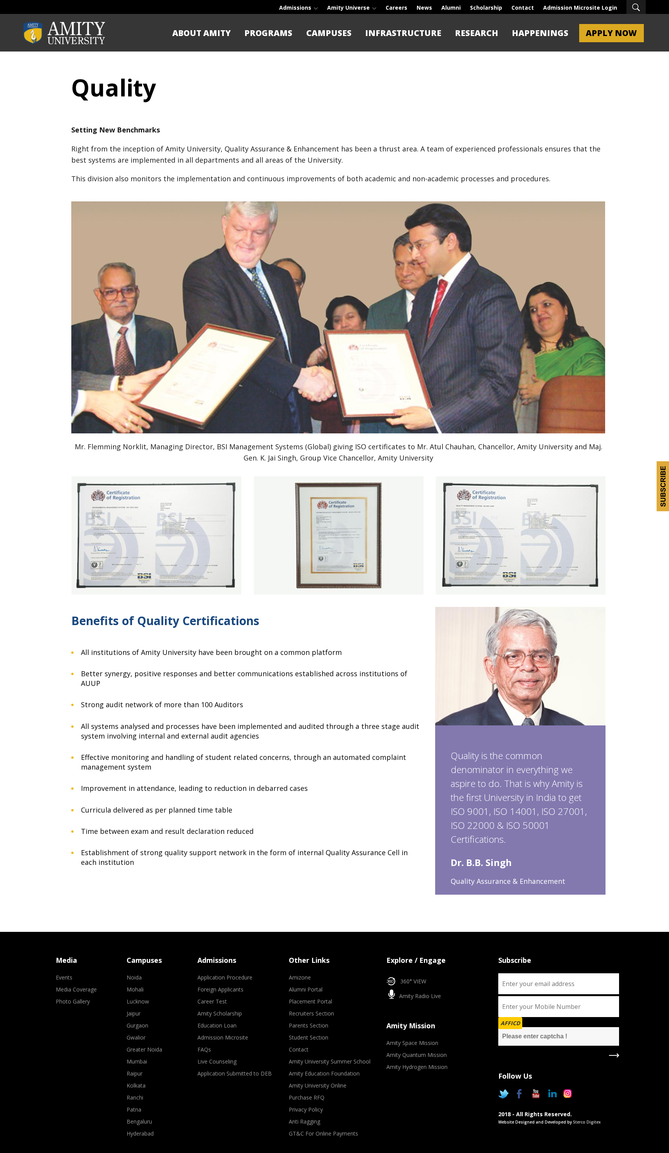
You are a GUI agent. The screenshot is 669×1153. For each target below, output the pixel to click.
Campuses (329, 32)
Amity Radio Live (419, 996)
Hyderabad (140, 1133)
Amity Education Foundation (324, 1073)
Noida (134, 977)
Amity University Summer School (330, 1061)
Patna (134, 1109)
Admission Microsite (222, 1037)
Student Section (308, 1037)
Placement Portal (310, 1001)
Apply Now (611, 32)
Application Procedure (224, 977)
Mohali (135, 989)
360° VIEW (413, 981)
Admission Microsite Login (580, 7)
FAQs (204, 1049)
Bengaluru (139, 1121)
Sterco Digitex (587, 1122)
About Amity (201, 32)
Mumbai (137, 1061)
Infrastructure (403, 32)
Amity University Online (318, 1085)
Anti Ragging (304, 1121)
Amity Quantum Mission (416, 1054)
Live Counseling (217, 1061)
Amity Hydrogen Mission (417, 1067)
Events (64, 977)
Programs (268, 32)
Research (476, 32)
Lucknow (138, 1001)
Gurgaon (137, 1025)
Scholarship (486, 7)
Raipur (134, 1073)
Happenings (540, 32)
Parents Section (308, 1025)
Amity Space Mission (412, 1042)
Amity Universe (349, 7)
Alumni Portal (305, 989)
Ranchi (135, 1097)
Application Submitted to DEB (234, 1073)
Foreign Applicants (220, 989)
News (424, 7)
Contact (522, 7)
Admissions (296, 7)
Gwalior (136, 1037)
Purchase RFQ (306, 1097)
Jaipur (134, 1013)
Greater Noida (144, 1049)
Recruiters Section (311, 1013)
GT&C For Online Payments (323, 1133)
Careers (396, 7)
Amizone (300, 977)
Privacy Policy (306, 1109)
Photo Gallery (73, 1001)
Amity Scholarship (219, 1013)
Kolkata (136, 1085)
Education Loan (217, 1025)
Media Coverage (76, 989)
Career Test (212, 1001)
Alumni (451, 7)
